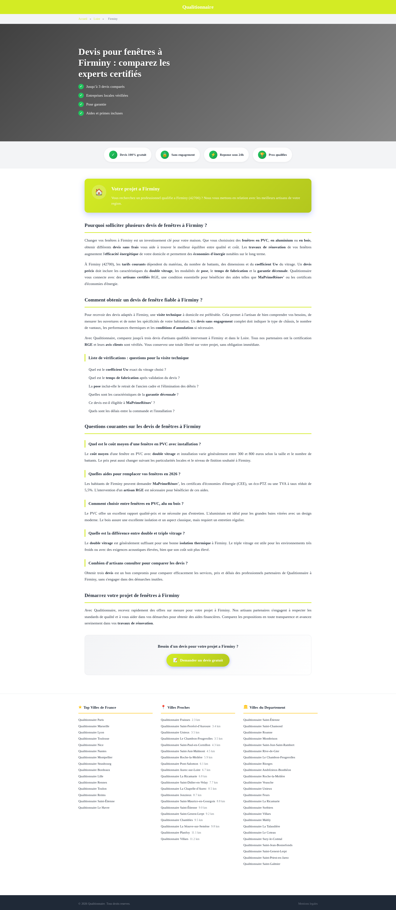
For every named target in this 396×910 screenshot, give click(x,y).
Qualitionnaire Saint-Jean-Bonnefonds (267, 845)
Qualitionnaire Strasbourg (94, 763)
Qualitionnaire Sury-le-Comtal (262, 839)
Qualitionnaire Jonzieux (176, 795)
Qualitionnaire (198, 7)
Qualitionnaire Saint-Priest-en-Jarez (266, 857)
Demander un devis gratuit (198, 660)
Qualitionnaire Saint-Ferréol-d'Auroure (186, 726)
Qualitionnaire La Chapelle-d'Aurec (184, 788)
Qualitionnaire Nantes (92, 751)
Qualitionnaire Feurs (256, 795)
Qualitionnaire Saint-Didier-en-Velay (185, 782)
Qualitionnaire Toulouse (93, 738)
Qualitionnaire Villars (175, 839)
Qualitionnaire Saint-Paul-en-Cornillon (186, 745)
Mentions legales (308, 903)
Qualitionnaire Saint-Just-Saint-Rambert (268, 745)
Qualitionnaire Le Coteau (259, 832)
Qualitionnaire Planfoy (176, 832)
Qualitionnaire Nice (91, 745)
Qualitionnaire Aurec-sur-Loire (181, 770)
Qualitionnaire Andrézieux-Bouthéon (267, 770)
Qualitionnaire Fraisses (176, 719)
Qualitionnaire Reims (92, 795)
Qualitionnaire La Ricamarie (179, 776)
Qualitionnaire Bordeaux (94, 770)
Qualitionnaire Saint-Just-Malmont (183, 751)
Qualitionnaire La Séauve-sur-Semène (185, 826)
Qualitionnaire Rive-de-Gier (261, 751)
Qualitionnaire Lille (90, 776)
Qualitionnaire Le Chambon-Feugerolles (187, 738)
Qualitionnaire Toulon (92, 788)
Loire (97, 18)
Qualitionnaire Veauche (258, 782)
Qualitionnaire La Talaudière (261, 826)
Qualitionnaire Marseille (93, 726)
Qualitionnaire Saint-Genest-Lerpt (183, 813)
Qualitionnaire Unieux (175, 732)
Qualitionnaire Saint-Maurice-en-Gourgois (188, 801)
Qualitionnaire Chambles (177, 820)
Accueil (82, 18)
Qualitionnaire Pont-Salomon (180, 763)
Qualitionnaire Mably (257, 820)
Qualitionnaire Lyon (91, 732)
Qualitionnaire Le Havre (94, 807)
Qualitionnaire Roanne (257, 732)
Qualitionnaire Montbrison (260, 738)
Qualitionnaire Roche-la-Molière (182, 757)
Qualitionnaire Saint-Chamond (263, 726)
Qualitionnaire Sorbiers (258, 807)
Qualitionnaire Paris (91, 719)
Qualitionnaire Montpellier (95, 757)
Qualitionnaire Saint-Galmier (261, 863)
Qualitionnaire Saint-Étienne (96, 801)
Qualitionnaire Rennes (92, 782)
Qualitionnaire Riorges (257, 763)
